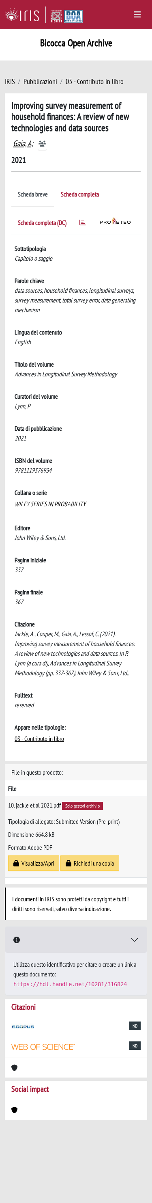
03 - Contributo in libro (95, 81)
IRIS (10, 81)
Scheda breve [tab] (33, 194)
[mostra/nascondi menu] (137, 14)
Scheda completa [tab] (80, 194)
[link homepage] (25, 14)
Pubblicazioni (40, 81)
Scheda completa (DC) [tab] (42, 222)
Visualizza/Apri (36, 863)
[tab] (82, 224)
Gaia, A (22, 143)
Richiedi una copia (92, 863)
